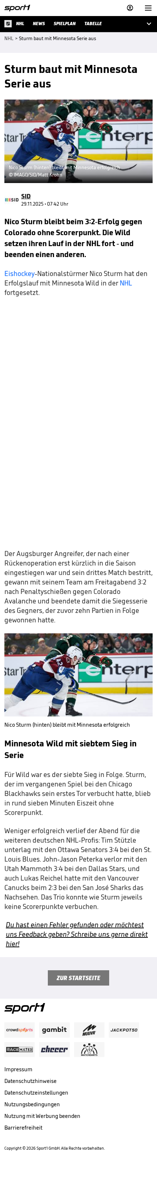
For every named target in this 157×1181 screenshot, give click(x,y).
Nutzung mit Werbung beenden (42, 1115)
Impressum (18, 1069)
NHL (126, 283)
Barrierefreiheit (23, 1127)
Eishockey (19, 273)
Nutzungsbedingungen (32, 1104)
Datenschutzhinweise (30, 1080)
